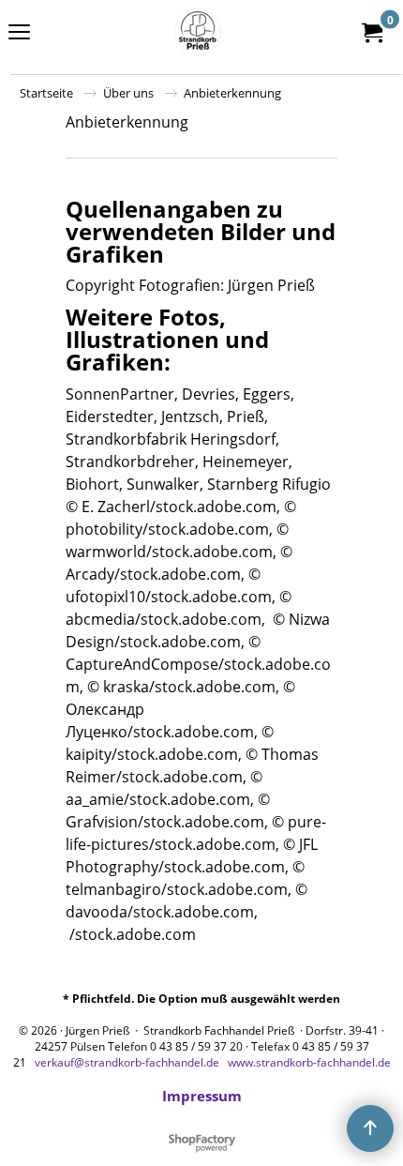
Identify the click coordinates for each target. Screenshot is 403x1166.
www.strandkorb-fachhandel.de (309, 1062)
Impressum (202, 1095)
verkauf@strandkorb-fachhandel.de (127, 1062)
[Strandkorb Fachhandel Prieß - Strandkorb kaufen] (197, 31)
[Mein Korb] (371, 32)
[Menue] (19, 34)
